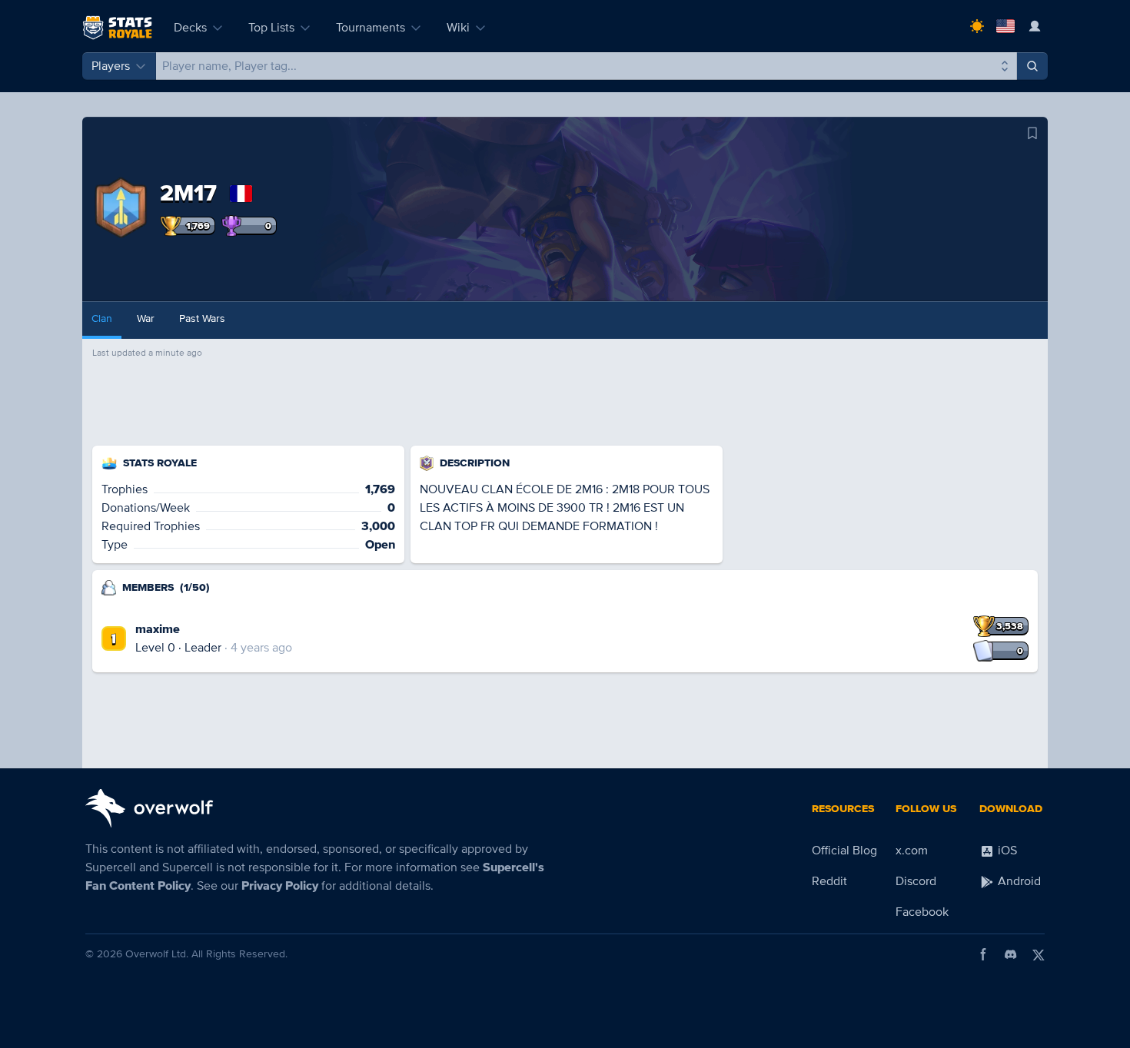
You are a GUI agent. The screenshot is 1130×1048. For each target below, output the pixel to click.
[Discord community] (1011, 954)
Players (110, 66)
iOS (1006, 850)
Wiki (458, 27)
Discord (916, 881)
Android (1018, 881)
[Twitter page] (1038, 954)
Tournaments (370, 27)
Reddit (829, 881)
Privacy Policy (279, 886)
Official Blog (844, 850)
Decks (190, 27)
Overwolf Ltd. (156, 953)
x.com (912, 850)
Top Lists (271, 27)
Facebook (922, 912)
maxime (157, 629)
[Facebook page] (983, 954)
